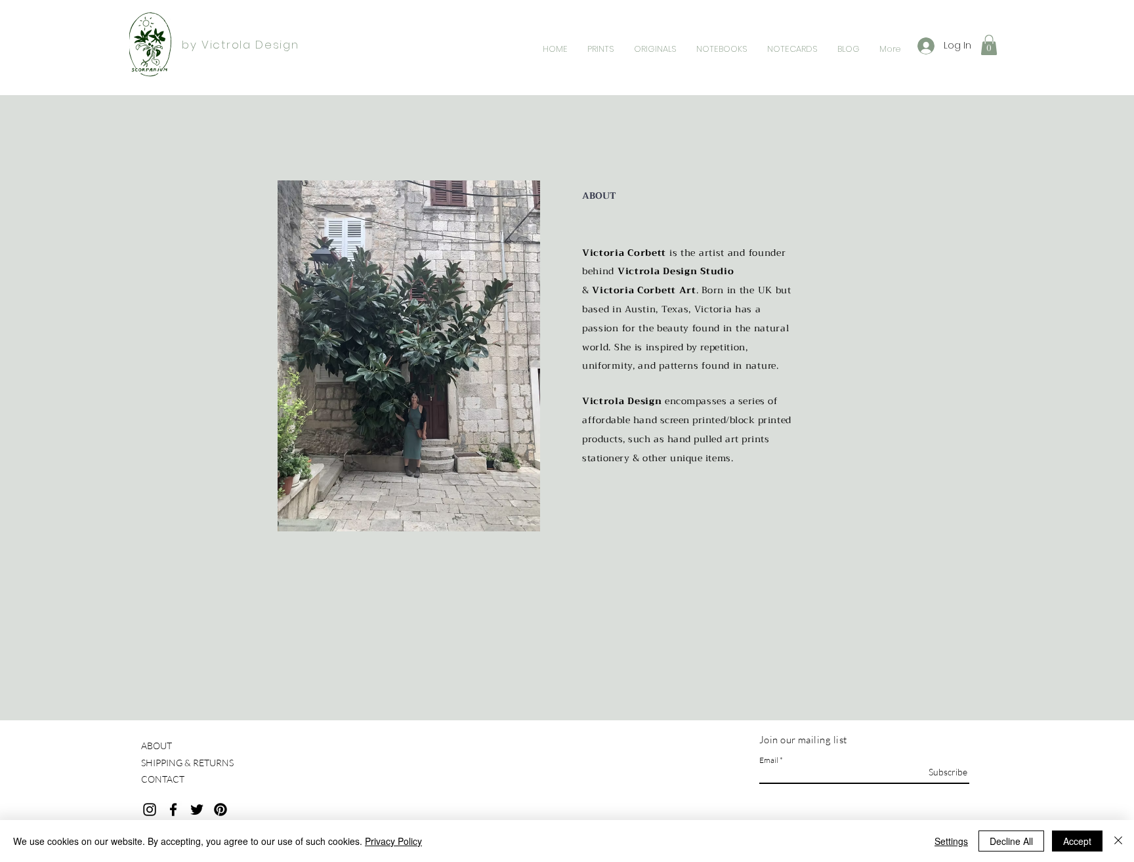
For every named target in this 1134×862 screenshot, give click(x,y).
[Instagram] (149, 809)
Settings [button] (951, 841)
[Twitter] (196, 809)
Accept (1077, 841)
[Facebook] (173, 809)
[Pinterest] (220, 809)
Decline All (1011, 841)
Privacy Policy (393, 841)
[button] (989, 45)
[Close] (1118, 841)
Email (768, 760)
